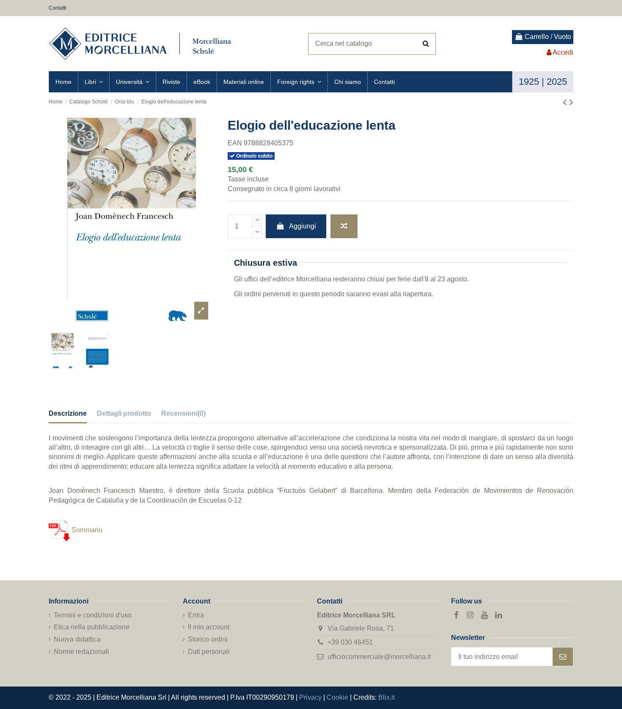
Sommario (86, 530)
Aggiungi (302, 226)
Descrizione (68, 413)
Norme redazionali (81, 651)
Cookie (337, 697)
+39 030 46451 (350, 642)
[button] (93, 81)
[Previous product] (566, 102)
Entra (196, 615)
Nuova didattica (77, 639)
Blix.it (386, 697)
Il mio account (208, 627)
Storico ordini (208, 639)
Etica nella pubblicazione (91, 627)
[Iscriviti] (563, 657)
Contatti (57, 8)
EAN (235, 143)
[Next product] (571, 102)
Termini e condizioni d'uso (93, 615)
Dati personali (209, 651)
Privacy (310, 697)
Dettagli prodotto (124, 413)
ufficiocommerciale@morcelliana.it (379, 656)
